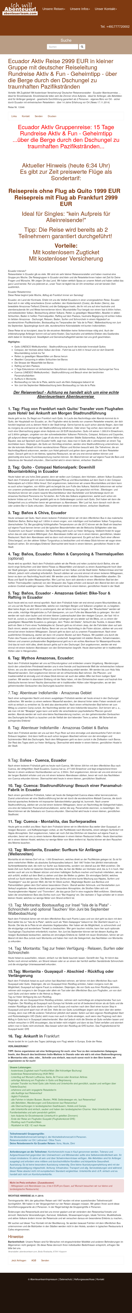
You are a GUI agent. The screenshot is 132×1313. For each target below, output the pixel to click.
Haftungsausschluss (84, 1279)
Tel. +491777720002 (115, 26)
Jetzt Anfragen (18, 1260)
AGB (33, 1260)
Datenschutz (65, 1279)
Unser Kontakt (105, 9)
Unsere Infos (79, 9)
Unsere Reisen (53, 9)
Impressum (51, 1279)
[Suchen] (82, 46)
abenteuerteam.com (28, 1251)
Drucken (52, 116)
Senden (39, 116)
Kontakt (26, 116)
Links (14, 116)
